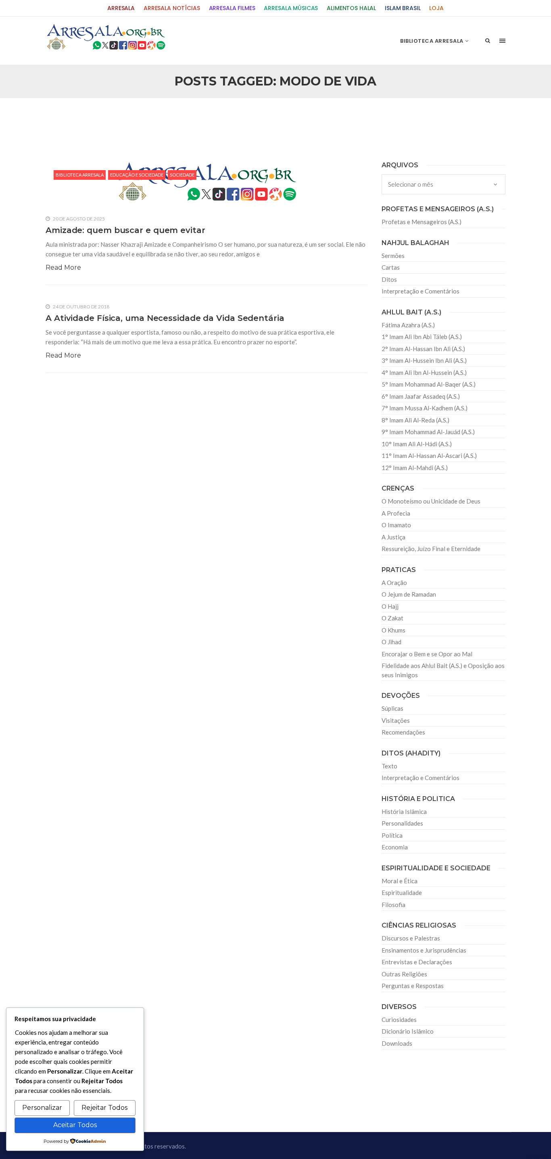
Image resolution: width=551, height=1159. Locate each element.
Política (392, 835)
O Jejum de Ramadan (409, 594)
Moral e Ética (399, 880)
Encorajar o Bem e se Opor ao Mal (427, 654)
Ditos (389, 279)
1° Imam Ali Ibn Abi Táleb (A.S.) (422, 336)
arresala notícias (172, 8)
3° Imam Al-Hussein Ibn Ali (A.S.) (424, 360)
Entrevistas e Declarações (417, 961)
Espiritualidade (402, 892)
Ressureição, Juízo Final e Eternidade (431, 548)
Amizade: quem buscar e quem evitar (125, 230)
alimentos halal (351, 8)
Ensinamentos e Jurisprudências (424, 950)
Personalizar (42, 1107)
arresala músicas (291, 8)
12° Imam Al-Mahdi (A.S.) (415, 467)
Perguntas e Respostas (413, 985)
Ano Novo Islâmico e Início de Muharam (356, 117)
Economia (395, 847)
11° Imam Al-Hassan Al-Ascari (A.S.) (429, 455)
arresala (121, 8)
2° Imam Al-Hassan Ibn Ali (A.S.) (423, 348)
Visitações (396, 720)
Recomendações (403, 732)
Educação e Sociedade (136, 174)
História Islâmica (404, 811)
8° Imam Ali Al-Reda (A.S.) (415, 420)
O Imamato (396, 525)
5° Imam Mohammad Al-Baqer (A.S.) (429, 384)
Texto (389, 766)
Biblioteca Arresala (80, 174)
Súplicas (392, 708)
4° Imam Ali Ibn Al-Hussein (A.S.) (424, 372)
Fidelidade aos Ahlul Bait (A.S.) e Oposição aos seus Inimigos (443, 670)
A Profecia (396, 513)
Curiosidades (399, 1019)
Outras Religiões (404, 974)
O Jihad (391, 641)
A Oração (394, 582)
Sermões (393, 255)
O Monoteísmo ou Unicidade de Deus (431, 501)
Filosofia (393, 904)
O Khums (393, 630)
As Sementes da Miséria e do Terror (123, 117)
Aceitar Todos (75, 1125)
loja (436, 8)
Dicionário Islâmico (408, 1031)
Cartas (391, 267)
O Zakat (392, 618)
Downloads (397, 1043)
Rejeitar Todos (104, 1107)
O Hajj (390, 606)
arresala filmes (232, 8)
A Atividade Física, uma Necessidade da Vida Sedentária (165, 318)
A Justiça (393, 537)
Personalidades (402, 823)
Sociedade (182, 174)
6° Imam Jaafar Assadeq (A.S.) (421, 396)
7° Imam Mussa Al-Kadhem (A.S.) (425, 408)
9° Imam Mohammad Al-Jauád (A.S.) (428, 431)
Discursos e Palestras (411, 938)
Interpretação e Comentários (420, 291)
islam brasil (402, 8)
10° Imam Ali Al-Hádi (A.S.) (417, 443)
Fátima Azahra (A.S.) (408, 325)
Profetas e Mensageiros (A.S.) (421, 221)
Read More (63, 267)
